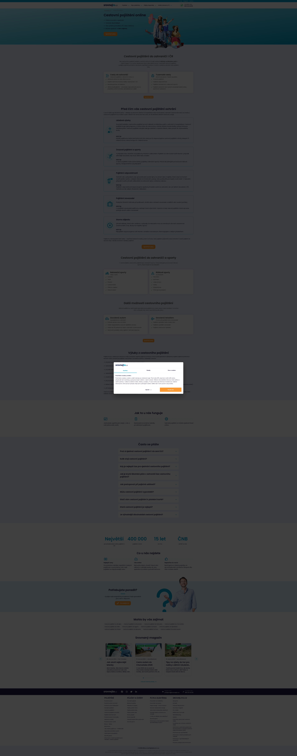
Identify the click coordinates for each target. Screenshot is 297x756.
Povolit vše (171, 389)
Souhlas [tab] (125, 370)
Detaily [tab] (148, 370)
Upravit (147, 389)
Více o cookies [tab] (172, 370)
